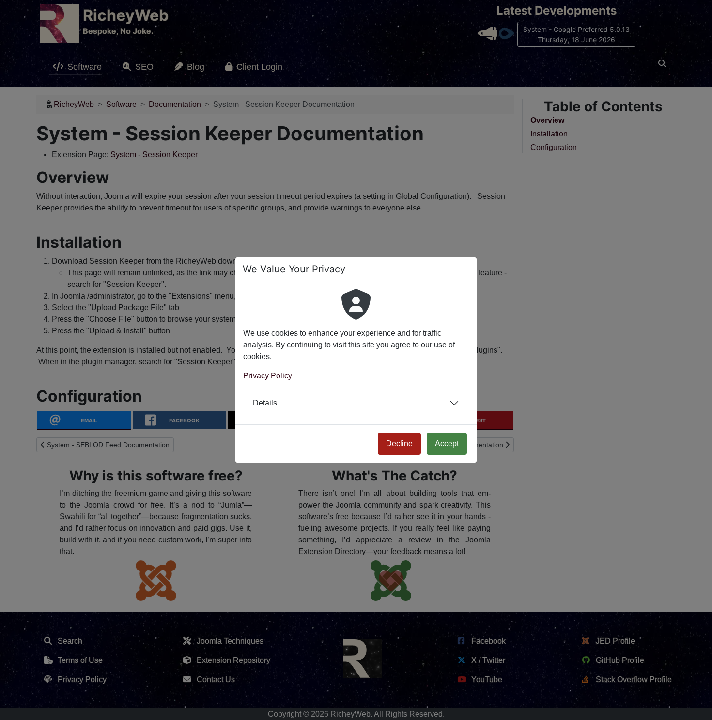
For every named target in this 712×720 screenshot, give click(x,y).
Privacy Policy (267, 376)
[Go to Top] (696, 704)
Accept (447, 443)
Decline (399, 443)
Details (265, 403)
